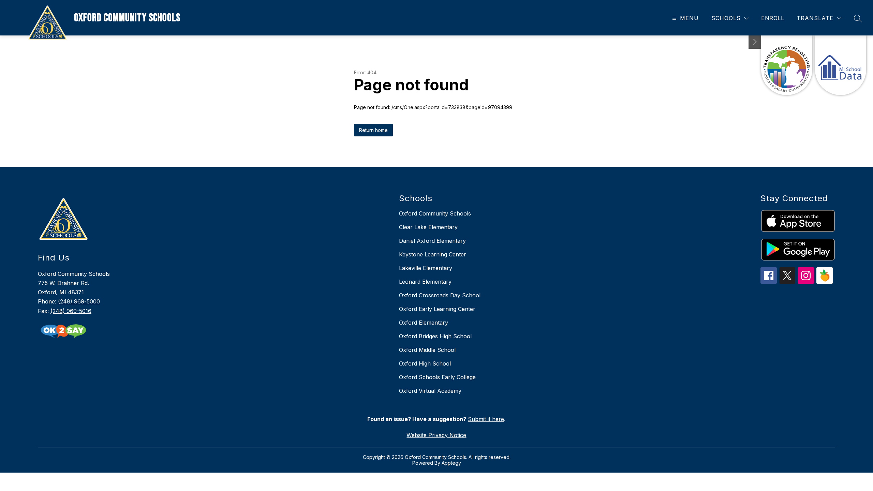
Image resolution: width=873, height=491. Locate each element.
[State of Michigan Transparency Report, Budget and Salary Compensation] (786, 65)
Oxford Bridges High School (435, 336)
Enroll (772, 18)
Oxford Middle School (427, 349)
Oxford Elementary (423, 322)
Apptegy (451, 463)
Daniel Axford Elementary (432, 240)
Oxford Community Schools (435, 213)
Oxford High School (425, 363)
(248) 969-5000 (79, 301)
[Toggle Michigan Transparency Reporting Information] (755, 42)
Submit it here (486, 419)
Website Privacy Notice (436, 435)
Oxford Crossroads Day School (439, 295)
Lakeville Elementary (425, 268)
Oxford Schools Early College (437, 377)
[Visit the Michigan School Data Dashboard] (840, 65)
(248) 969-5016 (70, 311)
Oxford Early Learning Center (437, 309)
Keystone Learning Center (432, 254)
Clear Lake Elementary (428, 227)
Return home (373, 130)
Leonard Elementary (425, 281)
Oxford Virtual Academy (430, 390)
